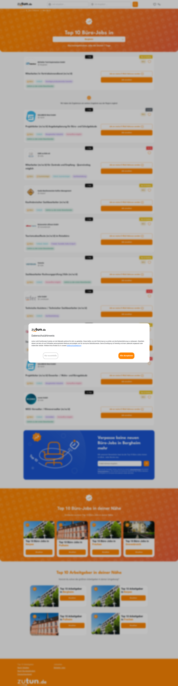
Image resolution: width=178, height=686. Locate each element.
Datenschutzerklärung (74, 346)
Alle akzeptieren (126, 356)
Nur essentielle (50, 356)
